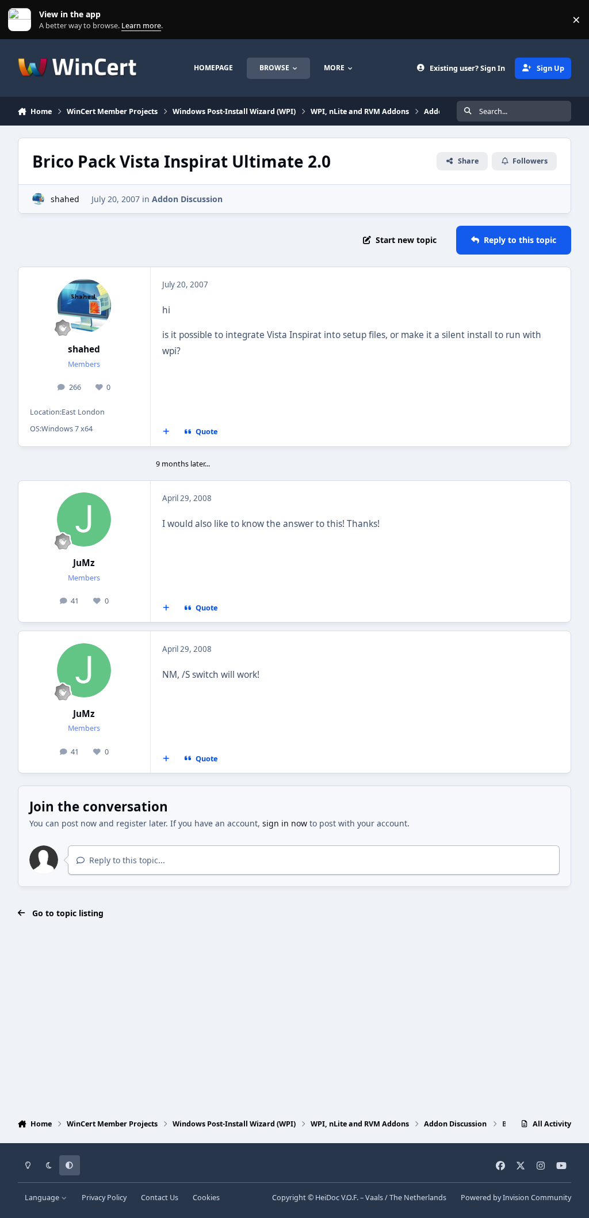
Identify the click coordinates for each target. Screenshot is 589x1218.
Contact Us (159, 1197)
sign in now (284, 823)
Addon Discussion (187, 198)
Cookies (206, 1197)
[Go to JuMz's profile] (84, 519)
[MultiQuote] (166, 432)
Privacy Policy (104, 1197)
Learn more (22, 19)
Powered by (516, 1197)
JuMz (84, 563)
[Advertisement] (295, 1020)
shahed (65, 198)
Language (43, 1197)
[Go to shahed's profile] (38, 199)
